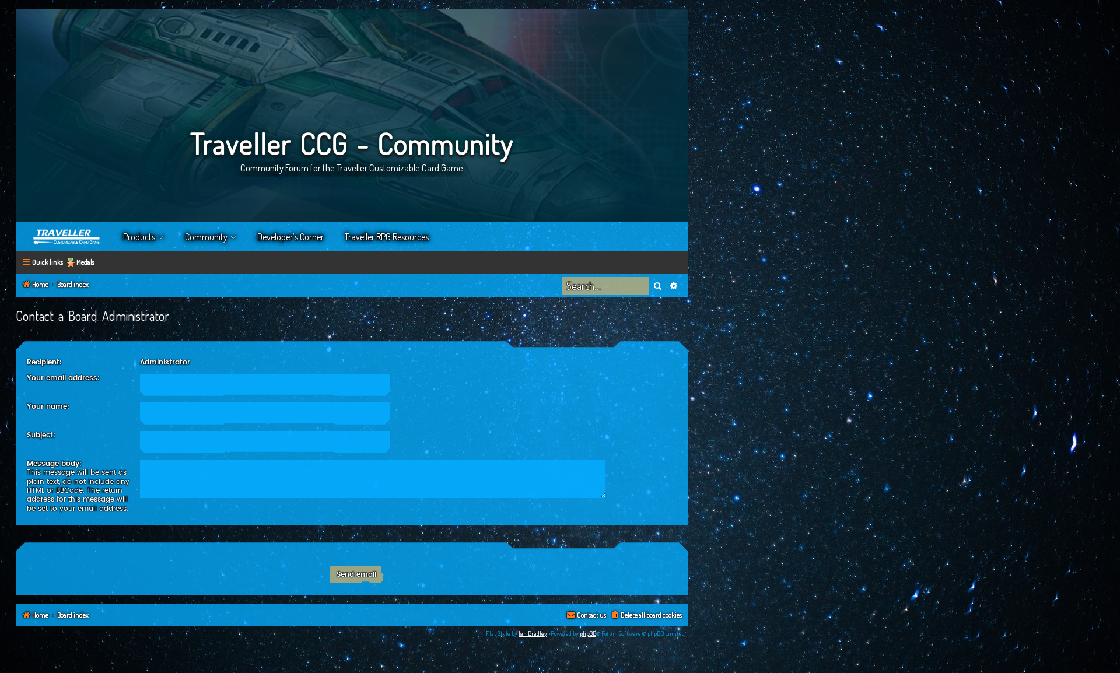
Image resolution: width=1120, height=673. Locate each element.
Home (67, 237)
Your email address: (63, 377)
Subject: (41, 435)
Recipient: (44, 362)
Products (139, 237)
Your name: (48, 406)
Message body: (54, 463)
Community (206, 237)
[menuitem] (646, 615)
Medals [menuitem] (85, 262)
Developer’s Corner (290, 237)
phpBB (588, 633)
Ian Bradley (533, 633)
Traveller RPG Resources (387, 237)
